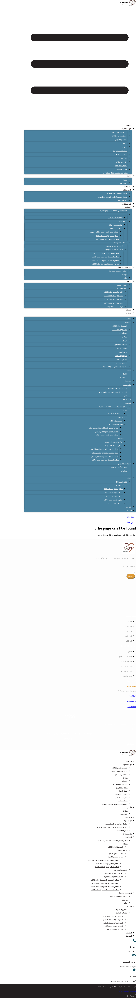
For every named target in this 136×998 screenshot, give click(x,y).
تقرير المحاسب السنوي (115, 306)
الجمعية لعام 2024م (115, 218)
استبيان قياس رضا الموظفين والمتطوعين (112, 197)
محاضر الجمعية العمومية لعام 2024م (105, 260)
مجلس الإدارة (122, 221)
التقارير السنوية (121, 285)
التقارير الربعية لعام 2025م (113, 303)
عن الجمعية (126, 128)
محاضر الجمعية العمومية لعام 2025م (105, 264)
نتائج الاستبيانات (122, 200)
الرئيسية (128, 125)
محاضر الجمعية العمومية (114, 249)
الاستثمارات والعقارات (119, 136)
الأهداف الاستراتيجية (120, 151)
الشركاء (128, 309)
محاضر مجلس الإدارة (116, 228)
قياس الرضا (127, 189)
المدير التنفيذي (121, 154)
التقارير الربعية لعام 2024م (113, 299)
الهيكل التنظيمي (121, 166)
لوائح (126, 278)
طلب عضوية (127, 203)
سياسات (124, 275)
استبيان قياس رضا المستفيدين (117, 193)
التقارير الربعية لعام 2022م (113, 292)
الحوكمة (128, 207)
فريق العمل (123, 158)
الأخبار (129, 176)
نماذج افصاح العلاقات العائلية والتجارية (113, 211)
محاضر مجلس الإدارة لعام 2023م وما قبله (103, 232)
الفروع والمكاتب (121, 162)
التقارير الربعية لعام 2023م (113, 296)
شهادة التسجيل (121, 169)
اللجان (125, 214)
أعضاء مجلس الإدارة (116, 225)
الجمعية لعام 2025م (119, 132)
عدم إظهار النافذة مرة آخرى (127, 991)
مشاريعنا (127, 186)
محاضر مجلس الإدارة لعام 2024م (107, 236)
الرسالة (124, 147)
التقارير (128, 281)
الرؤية (125, 143)
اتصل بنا (128, 313)
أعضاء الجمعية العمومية (114, 246)
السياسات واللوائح (124, 267)
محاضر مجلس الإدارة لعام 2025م (107, 239)
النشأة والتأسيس (121, 140)
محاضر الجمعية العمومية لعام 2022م (105, 253)
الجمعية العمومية (121, 242)
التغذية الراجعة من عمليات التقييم (115, 173)
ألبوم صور (124, 183)
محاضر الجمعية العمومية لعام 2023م (105, 257)
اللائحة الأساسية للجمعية (118, 271)
